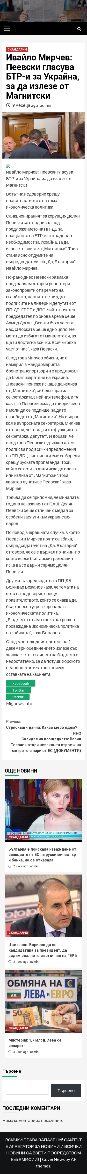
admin (45, 105)
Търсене (11, 1071)
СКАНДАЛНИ (17, 49)
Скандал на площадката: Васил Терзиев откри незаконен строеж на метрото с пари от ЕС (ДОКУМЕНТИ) (46, 742)
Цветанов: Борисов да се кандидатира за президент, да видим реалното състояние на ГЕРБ (42, 950)
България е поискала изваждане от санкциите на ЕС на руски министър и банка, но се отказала (42, 854)
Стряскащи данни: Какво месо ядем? (41, 724)
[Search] (79, 29)
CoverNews (53, 1159)
